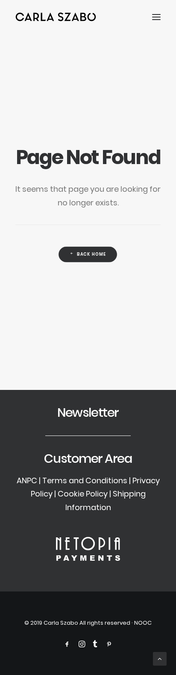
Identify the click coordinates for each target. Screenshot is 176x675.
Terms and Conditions (84, 480)
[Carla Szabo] (55, 17)
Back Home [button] (91, 254)
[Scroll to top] (160, 658)
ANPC (27, 480)
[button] (156, 17)
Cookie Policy (83, 493)
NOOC (143, 623)
